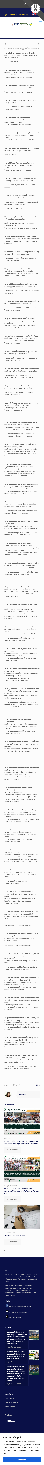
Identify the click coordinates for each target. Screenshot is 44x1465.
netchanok (20, 48)
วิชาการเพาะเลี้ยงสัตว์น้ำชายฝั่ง (14, 1235)
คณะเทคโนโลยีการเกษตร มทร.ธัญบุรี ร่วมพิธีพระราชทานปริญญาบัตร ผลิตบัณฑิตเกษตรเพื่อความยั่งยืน (21, 1191)
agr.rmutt (27, 1306)
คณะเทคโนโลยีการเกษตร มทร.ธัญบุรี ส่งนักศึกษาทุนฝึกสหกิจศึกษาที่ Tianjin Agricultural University (21, 1142)
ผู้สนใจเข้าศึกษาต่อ (11, 14)
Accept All (22, 1459)
